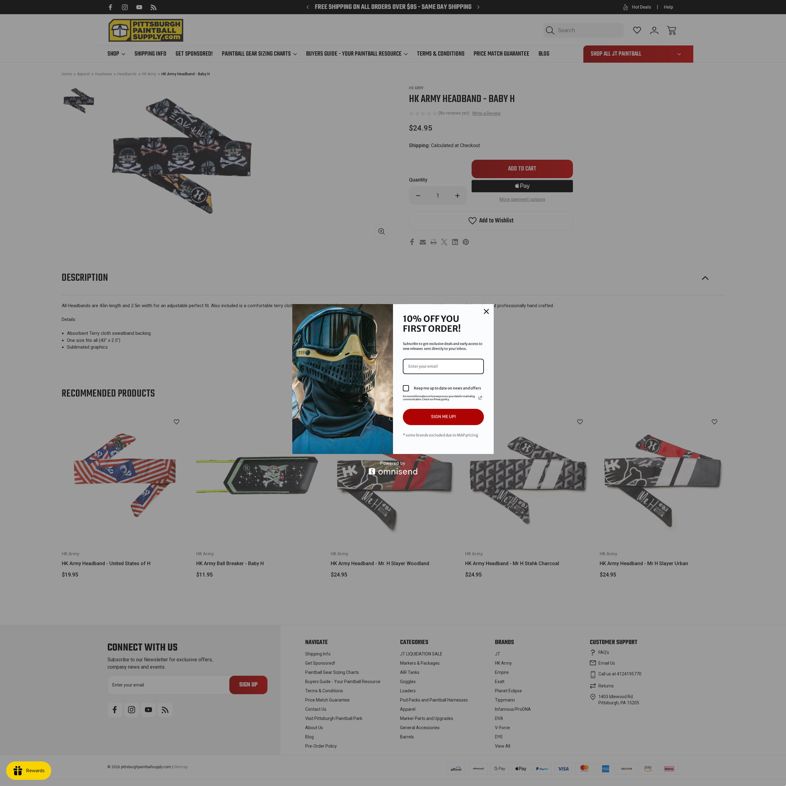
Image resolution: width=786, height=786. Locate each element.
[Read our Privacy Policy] (480, 397)
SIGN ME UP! (443, 416)
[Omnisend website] (393, 468)
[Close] (486, 311)
